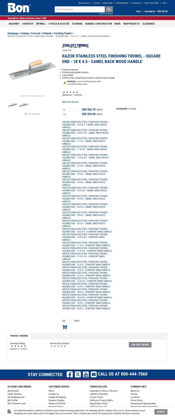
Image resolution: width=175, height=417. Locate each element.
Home (97, 3)
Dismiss (161, 412)
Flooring (77, 23)
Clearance (148, 23)
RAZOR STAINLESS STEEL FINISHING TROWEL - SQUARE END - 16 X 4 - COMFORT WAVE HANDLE (86, 285)
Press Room (137, 400)
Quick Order (108, 3)
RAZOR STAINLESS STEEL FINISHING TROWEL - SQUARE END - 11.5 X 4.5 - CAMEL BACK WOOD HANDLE (85, 158)
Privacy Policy (96, 397)
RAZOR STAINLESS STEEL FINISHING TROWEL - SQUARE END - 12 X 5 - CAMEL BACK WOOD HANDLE (85, 166)
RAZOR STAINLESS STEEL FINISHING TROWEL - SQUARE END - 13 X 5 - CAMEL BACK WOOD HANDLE (85, 174)
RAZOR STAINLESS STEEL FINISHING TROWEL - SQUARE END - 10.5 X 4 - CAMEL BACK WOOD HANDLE (85, 125)
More (118, 23)
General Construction (98, 23)
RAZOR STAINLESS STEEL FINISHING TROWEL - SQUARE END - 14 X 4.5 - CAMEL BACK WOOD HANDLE (85, 190)
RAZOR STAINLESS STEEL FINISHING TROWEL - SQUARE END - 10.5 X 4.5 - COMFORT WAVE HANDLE (85, 237)
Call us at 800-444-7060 (122, 374)
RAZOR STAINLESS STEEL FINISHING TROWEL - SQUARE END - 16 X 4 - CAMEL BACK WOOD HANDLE (85, 199)
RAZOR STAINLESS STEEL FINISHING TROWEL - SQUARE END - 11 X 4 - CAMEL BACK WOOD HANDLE (85, 141)
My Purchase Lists (17, 403)
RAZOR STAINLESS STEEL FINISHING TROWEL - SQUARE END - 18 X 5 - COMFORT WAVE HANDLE (86, 301)
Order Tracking (14, 394)
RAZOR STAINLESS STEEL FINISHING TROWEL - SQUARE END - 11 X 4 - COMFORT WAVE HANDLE (86, 244)
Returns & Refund (57, 403)
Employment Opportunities (143, 403)
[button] (143, 11)
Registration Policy (99, 403)
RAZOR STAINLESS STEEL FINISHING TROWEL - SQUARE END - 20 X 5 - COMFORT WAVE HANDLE (86, 307)
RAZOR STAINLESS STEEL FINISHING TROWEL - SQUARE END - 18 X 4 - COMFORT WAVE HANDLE (86, 290)
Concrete (27, 23)
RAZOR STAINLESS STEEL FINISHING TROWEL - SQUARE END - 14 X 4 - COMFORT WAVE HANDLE (86, 274)
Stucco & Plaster (59, 23)
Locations (135, 397)
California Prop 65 (98, 406)
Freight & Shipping (57, 397)
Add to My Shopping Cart (64, 327)
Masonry (14, 23)
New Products (131, 23)
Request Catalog (56, 400)
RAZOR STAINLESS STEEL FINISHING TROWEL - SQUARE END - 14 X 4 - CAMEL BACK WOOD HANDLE (85, 182)
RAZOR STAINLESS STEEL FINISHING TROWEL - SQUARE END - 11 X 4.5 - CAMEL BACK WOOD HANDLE (85, 149)
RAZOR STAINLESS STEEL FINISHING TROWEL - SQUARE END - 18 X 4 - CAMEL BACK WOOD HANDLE (85, 207)
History (134, 394)
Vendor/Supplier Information (144, 406)
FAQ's (51, 391)
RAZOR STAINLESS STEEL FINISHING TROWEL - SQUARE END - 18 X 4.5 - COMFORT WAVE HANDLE (87, 296)
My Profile (13, 400)
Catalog (25, 33)
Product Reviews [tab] (19, 336)
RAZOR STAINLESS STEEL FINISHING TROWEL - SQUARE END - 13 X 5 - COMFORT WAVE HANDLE (86, 268)
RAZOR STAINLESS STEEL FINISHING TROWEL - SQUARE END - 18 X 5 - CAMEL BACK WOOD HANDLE (85, 215)
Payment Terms (56, 406)
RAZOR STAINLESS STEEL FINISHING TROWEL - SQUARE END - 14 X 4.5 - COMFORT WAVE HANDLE (87, 279)
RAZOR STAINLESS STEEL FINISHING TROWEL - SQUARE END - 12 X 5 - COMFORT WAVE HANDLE (86, 263)
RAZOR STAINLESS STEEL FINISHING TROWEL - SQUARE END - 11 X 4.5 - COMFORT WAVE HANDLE (87, 249)
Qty (63, 320)
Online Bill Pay (122, 3)
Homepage (13, 33)
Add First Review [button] (70, 102)
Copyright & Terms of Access (104, 391)
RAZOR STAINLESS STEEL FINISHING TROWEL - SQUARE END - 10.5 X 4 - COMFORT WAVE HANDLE (87, 230)
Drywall (41, 23)
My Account (13, 391)
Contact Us (136, 3)
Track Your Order (151, 3)
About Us (135, 391)
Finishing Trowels (63, 33)
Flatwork (47, 33)
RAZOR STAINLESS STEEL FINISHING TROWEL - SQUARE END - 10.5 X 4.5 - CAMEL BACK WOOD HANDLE (85, 133)
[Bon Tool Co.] (19, 7)
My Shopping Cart (16, 397)
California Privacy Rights (101, 400)
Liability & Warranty (99, 394)
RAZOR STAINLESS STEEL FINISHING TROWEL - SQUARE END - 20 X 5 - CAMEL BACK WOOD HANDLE (85, 223)
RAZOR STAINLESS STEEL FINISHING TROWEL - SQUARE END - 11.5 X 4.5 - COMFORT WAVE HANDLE (85, 256)
